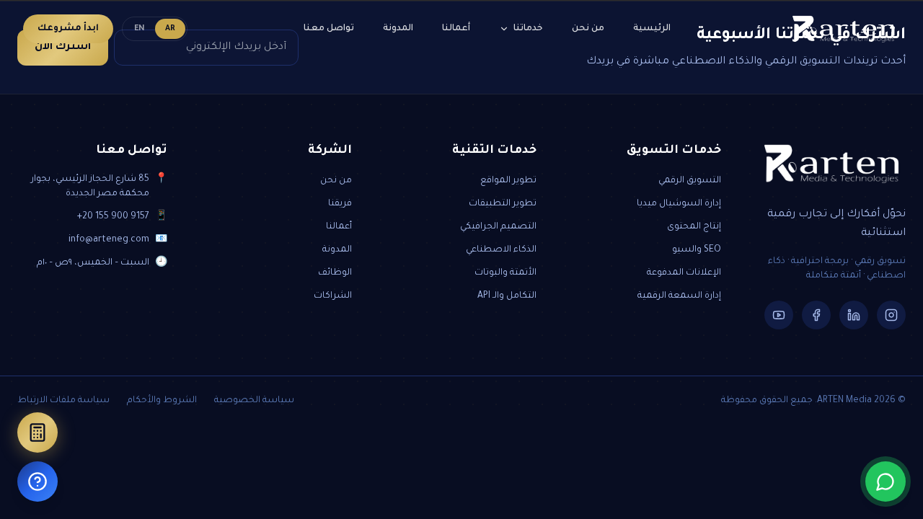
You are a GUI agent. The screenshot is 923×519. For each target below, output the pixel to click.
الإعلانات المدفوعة (684, 273)
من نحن (588, 29)
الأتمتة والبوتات (505, 273)
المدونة (398, 29)
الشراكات (333, 296)
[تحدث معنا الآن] (885, 481)
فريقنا (340, 204)
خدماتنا (528, 29)
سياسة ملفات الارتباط (63, 401)
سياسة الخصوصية (254, 401)
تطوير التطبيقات (502, 204)
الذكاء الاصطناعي (501, 250)
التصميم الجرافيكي (498, 227)
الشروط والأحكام (162, 401)
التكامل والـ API (506, 296)
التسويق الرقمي (689, 181)
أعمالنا (456, 29)
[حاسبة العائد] (37, 432)
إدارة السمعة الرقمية (679, 296)
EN (139, 29)
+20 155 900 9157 (113, 217)
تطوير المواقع (508, 181)
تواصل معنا (329, 29)
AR (170, 29)
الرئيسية (652, 29)
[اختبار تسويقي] (37, 481)
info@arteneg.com (109, 240)
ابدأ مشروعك (68, 29)
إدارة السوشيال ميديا (679, 204)
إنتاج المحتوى (694, 227)
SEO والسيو (696, 250)
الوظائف (335, 273)
